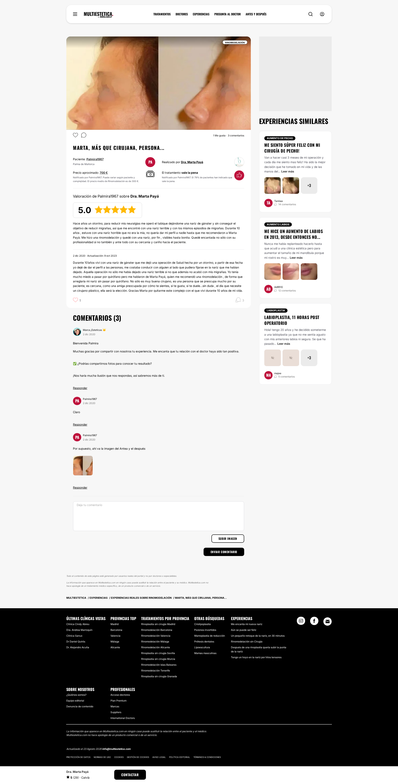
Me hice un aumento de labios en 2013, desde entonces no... (293, 234)
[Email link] (327, 621)
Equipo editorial (75, 700)
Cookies (119, 757)
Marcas (114, 706)
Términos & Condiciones (207, 757)
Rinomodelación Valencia (155, 635)
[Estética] (98, 15)
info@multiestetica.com (116, 748)
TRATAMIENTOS (162, 14)
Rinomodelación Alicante (155, 647)
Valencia (115, 635)
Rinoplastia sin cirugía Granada (159, 676)
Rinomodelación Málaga (155, 641)
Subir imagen (227, 538)
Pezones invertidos (205, 629)
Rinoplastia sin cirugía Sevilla (158, 653)
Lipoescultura (202, 647)
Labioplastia (276, 310)
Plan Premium (118, 700)
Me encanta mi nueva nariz (246, 624)
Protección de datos (78, 757)
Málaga (114, 641)
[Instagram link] (301, 622)
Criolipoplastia (202, 624)
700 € (104, 172)
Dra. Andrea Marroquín (79, 629)
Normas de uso (102, 757)
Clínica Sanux (74, 635)
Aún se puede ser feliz (243, 629)
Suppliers (115, 712)
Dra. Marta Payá (192, 162)
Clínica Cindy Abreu (77, 624)
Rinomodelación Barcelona (156, 629)
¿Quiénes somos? (76, 694)
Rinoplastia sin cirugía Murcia (158, 658)
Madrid (114, 624)
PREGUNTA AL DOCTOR (227, 14)
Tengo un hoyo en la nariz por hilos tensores (256, 657)
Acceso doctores (120, 694)
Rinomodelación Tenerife (155, 670)
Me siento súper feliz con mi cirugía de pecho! (292, 148)
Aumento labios (278, 224)
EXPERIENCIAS (201, 14)
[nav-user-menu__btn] (322, 14)
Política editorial (179, 757)
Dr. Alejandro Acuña (77, 647)
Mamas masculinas (205, 653)
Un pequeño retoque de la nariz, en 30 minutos (258, 635)
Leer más (287, 171)
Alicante (115, 647)
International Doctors (122, 718)
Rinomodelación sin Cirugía (246, 641)
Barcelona (116, 629)
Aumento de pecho (280, 138)
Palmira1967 (95, 159)
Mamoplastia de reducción (209, 635)
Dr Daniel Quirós (75, 641)
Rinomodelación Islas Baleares (158, 664)
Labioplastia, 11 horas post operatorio (291, 320)
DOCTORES (182, 14)
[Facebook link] (314, 622)
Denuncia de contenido (79, 706)
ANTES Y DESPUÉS (256, 14)
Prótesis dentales (204, 641)
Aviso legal (159, 757)
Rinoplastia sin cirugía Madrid (158, 624)
